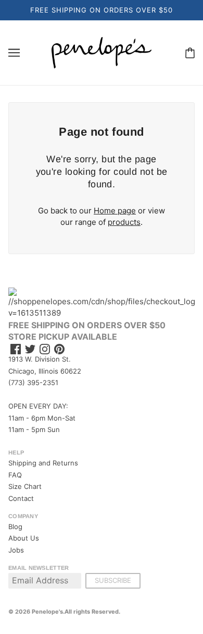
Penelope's (47, 611)
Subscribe (113, 580)
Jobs (16, 550)
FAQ (15, 475)
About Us (23, 538)
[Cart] (190, 52)
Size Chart (25, 486)
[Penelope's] (101, 52)
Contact (21, 498)
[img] (15, 349)
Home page (115, 211)
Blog (15, 526)
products (124, 222)
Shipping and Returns (43, 463)
